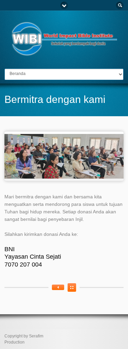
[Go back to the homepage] (64, 53)
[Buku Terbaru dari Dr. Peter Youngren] (58, 287)
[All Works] (72, 287)
